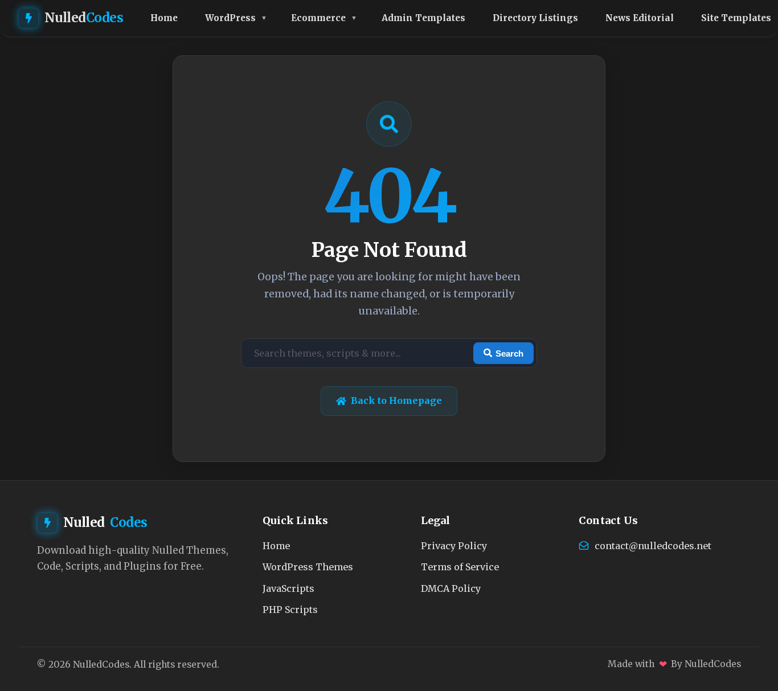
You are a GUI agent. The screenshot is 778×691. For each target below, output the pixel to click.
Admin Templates (423, 18)
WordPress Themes (308, 567)
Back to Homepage (396, 400)
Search (509, 353)
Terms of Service (460, 567)
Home (164, 18)
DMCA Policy (451, 588)
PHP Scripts (290, 609)
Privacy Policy (454, 545)
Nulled (84, 18)
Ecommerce (318, 18)
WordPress (230, 18)
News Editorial (639, 18)
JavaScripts (288, 588)
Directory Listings (535, 18)
